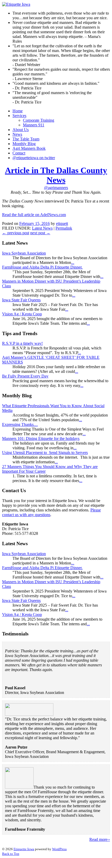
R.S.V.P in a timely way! (22, 343)
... (72, 262)
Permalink (63, 228)
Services (19, 115)
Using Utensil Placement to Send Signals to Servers (45, 452)
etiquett (62, 223)
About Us (21, 129)
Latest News (42, 228)
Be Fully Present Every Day (25, 376)
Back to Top (10, 854)
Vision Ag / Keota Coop (22, 314)
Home (18, 111)
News (17, 134)
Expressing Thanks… (20, 424)
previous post (15, 233)
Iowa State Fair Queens (21, 300)
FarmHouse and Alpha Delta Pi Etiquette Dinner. (42, 267)
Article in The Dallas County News (56, 175)
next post (40, 233)
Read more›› (99, 839)
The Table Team (26, 139)
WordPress (59, 849)
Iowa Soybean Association (24, 253)
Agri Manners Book (29, 148)
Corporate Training (38, 120)
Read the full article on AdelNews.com (34, 214)
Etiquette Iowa (24, 849)
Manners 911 (33, 125)
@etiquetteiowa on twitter (34, 157)
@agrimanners (56, 187)
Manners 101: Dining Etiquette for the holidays (40, 438)
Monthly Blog (24, 143)
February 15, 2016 (34, 223)
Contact (19, 153)
